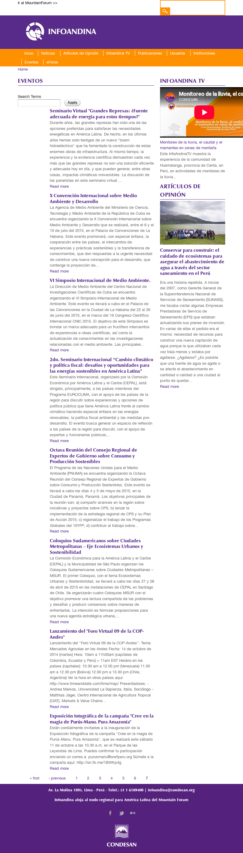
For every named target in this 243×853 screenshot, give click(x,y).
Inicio (28, 53)
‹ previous (57, 778)
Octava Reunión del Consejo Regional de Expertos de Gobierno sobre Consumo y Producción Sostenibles (93, 456)
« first (34, 778)
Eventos (32, 62)
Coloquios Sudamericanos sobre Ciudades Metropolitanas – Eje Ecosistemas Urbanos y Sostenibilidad (96, 547)
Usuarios (177, 53)
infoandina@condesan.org (171, 790)
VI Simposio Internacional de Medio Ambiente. (100, 280)
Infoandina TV (118, 53)
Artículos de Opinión (80, 53)
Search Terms (29, 96)
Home (23, 69)
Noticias (48, 53)
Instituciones (204, 53)
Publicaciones (150, 53)
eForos (52, 62)
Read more (59, 186)
